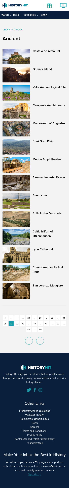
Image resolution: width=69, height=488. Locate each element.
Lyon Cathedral (43, 249)
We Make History (34, 415)
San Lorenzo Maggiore (48, 285)
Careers (34, 427)
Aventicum (40, 195)
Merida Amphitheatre (47, 159)
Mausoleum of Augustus (49, 123)
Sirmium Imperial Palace (49, 177)
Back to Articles (13, 29)
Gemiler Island (42, 69)
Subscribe (30, 15)
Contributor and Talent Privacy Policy (34, 439)
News (34, 423)
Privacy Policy (34, 435)
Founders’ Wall (35, 443)
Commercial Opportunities (34, 419)
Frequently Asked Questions (34, 411)
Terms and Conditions (34, 431)
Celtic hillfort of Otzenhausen (43, 233)
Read (16, 15)
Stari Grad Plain (43, 141)
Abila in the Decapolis (47, 213)
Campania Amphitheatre (49, 105)
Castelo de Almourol (46, 51)
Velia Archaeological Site (49, 87)
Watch (5, 15)
